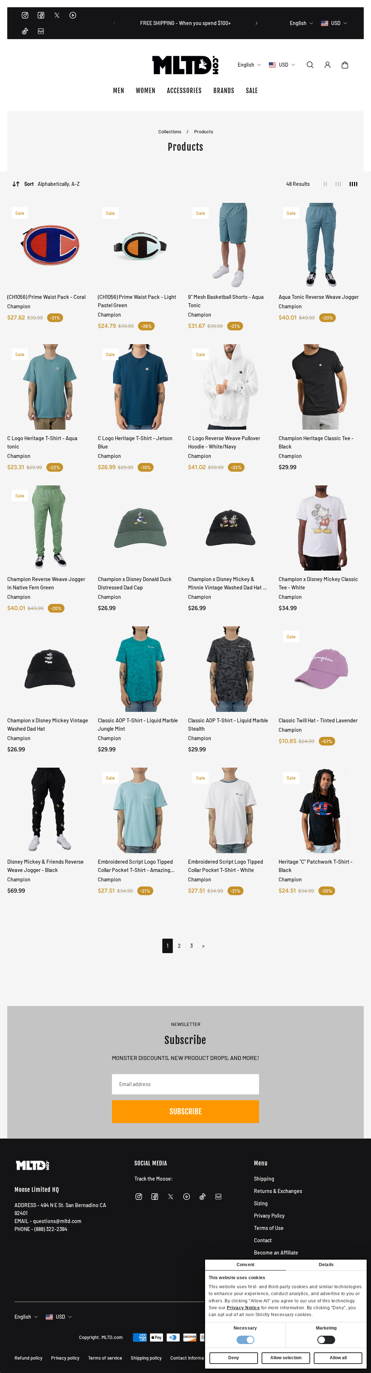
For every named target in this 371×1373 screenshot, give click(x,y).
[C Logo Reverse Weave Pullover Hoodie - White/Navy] (231, 387)
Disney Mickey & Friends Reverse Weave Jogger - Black (45, 865)
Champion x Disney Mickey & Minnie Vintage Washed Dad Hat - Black (226, 584)
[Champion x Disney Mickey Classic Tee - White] (321, 528)
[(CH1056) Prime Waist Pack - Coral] (50, 245)
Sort (52, 184)
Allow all (338, 1357)
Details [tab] (326, 1264)
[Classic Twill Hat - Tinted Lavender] (321, 669)
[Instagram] (25, 15)
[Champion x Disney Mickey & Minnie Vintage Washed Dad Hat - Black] (231, 528)
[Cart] (345, 65)
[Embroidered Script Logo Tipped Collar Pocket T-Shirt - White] (231, 810)
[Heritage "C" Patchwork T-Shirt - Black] (321, 810)
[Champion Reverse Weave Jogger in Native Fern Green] (50, 528)
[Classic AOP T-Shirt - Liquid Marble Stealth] (231, 669)
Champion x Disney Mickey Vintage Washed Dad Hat (47, 724)
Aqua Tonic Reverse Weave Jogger (319, 296)
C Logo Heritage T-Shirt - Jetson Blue (135, 442)
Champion (18, 306)
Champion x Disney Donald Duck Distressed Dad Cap (135, 583)
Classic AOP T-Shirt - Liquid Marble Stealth (228, 724)
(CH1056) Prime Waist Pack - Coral (46, 296)
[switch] (326, 1340)
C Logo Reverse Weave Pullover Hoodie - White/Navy (224, 442)
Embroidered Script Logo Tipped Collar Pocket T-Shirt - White (225, 865)
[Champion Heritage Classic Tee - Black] (321, 387)
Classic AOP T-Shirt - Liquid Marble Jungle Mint (138, 724)
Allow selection (285, 1357)
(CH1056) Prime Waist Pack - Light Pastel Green (137, 300)
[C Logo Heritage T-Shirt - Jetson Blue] (140, 387)
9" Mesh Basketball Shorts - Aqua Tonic (226, 300)
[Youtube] (73, 15)
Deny (233, 1357)
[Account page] (327, 65)
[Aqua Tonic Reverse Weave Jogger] (321, 245)
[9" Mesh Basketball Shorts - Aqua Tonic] (231, 245)
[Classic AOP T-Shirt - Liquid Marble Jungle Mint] (140, 669)
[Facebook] (41, 15)
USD (60, 1317)
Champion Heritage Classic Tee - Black (316, 442)
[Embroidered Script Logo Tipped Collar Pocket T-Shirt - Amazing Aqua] (140, 810)
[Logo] (185, 65)
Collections (170, 131)
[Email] (41, 31)
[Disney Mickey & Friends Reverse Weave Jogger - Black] (50, 810)
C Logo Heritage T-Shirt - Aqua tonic (42, 442)
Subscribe (185, 1111)
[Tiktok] (25, 31)
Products (203, 131)
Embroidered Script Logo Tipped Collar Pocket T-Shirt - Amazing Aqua (135, 866)
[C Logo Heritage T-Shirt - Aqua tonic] (50, 387)
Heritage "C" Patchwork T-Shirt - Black (316, 865)
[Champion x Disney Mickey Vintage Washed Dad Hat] (50, 669)
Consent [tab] (245, 1264)
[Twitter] (57, 15)
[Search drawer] (310, 65)
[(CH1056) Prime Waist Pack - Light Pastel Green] (140, 245)
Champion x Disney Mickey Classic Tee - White (318, 583)
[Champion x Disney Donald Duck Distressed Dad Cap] (140, 528)
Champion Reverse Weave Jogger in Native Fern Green (46, 583)
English (22, 1317)
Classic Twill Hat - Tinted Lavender (318, 720)
